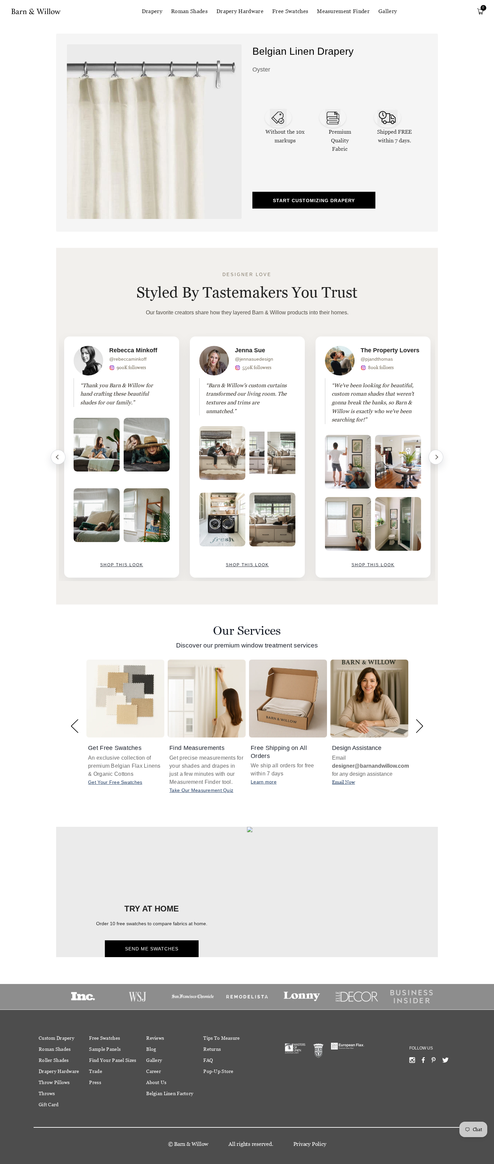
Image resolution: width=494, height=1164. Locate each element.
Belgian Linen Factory (169, 1093)
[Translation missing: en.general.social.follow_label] (412, 1061)
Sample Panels (105, 1049)
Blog (151, 1049)
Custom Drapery (56, 1038)
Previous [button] (74, 726)
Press (95, 1082)
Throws (47, 1093)
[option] (121, 457)
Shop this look (121, 565)
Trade (95, 1071)
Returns (212, 1049)
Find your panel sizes (112, 1060)
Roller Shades (54, 1060)
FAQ (208, 1060)
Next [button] (419, 726)
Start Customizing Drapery (314, 200)
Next (435, 457)
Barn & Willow (191, 1144)
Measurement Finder (343, 11)
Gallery (387, 11)
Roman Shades (189, 11)
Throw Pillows (54, 1082)
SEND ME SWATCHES (151, 948)
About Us (156, 1082)
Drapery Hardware (239, 11)
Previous (58, 457)
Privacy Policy (309, 1144)
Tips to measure (221, 1038)
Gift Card (49, 1104)
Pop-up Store (218, 1071)
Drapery (152, 11)
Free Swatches (290, 11)
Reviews (155, 1038)
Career (153, 1071)
